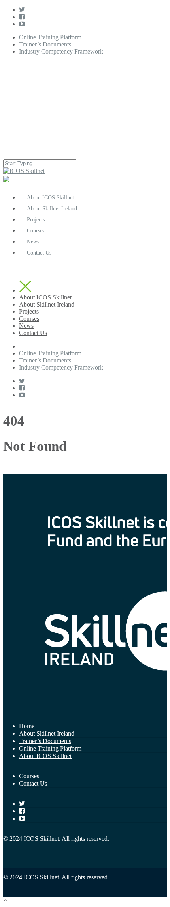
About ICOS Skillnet (45, 297)
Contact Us (39, 253)
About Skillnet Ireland (46, 304)
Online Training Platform (50, 37)
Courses (29, 318)
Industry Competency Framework (61, 51)
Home (26, 726)
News (26, 325)
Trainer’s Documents (45, 44)
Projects (29, 311)
